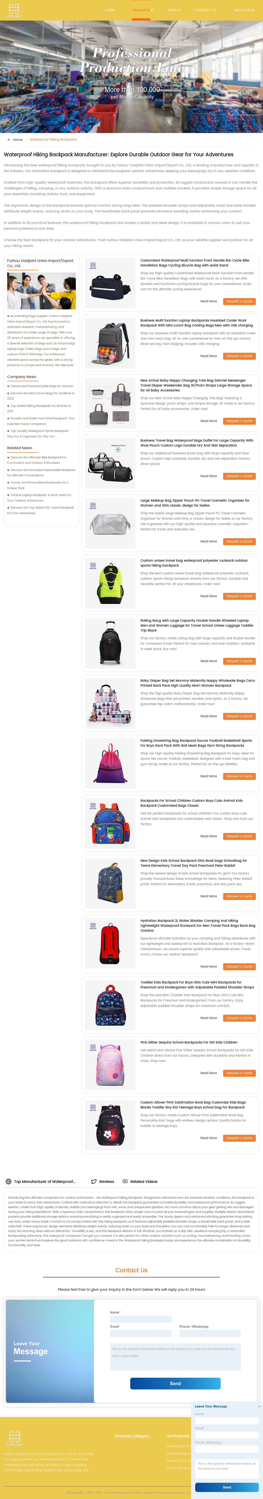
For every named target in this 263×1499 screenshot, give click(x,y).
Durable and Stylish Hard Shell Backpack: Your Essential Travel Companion (41, 421)
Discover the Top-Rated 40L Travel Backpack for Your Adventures (40, 510)
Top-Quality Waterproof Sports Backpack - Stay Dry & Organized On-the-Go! (39, 434)
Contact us (205, 10)
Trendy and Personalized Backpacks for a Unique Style (37, 485)
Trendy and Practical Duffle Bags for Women (41, 386)
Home (109, 10)
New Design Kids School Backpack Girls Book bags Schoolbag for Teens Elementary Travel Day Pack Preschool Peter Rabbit (194, 863)
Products (141, 10)
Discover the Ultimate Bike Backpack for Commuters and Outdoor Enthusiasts (36, 460)
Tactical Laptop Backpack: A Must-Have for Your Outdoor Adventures (39, 498)
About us (242, 10)
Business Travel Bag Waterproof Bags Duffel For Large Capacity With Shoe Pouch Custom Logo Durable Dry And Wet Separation (197, 443)
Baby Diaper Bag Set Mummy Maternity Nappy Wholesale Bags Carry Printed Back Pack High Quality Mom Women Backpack (198, 683)
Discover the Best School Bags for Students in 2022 (41, 396)
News (172, 10)
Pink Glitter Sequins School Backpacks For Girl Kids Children (189, 1042)
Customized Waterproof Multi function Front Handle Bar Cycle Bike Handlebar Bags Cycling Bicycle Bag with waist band (195, 263)
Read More (209, 301)
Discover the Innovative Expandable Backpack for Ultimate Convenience (41, 473)
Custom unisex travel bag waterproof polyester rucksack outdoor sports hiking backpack (194, 563)
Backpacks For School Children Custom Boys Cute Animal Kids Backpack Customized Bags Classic (192, 803)
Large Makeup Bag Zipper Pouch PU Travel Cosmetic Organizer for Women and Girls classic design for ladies (195, 503)
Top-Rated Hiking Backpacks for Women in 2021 (39, 409)
